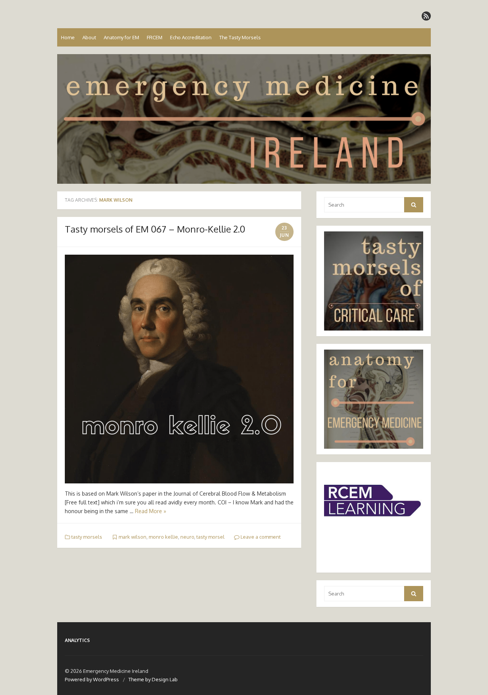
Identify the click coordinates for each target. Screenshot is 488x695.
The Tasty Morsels (240, 37)
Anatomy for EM (121, 37)
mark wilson (132, 537)
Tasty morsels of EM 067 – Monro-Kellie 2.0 (155, 229)
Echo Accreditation (191, 37)
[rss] (426, 16)
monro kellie (163, 537)
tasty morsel (210, 537)
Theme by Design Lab (153, 679)
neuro (187, 537)
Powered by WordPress (92, 679)
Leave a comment (260, 537)
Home (68, 37)
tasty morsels (86, 537)
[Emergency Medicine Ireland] (244, 119)
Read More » (150, 511)
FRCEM (154, 37)
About (89, 37)
